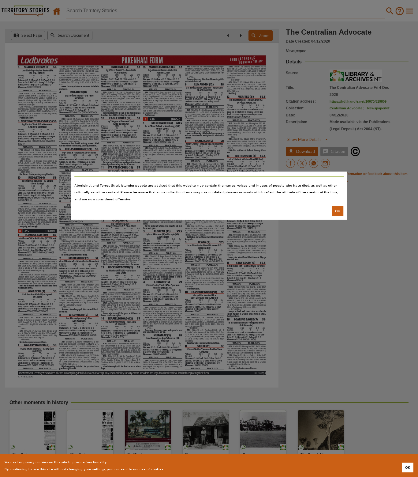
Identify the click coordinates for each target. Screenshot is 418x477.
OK (337, 211)
